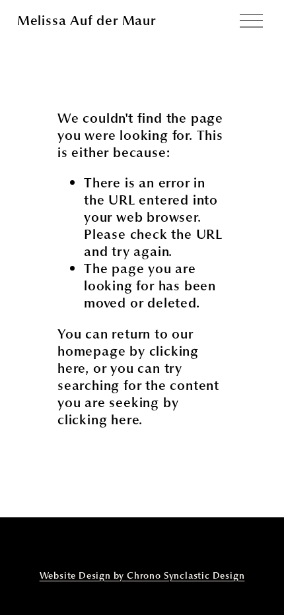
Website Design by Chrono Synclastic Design (142, 576)
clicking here (98, 419)
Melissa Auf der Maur (86, 20)
